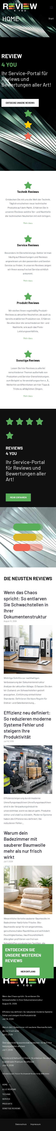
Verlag (38, 1074)
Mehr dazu (27, 223)
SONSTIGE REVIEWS (11, 1108)
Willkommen (45, 1074)
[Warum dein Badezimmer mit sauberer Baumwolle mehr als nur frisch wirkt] (28, 912)
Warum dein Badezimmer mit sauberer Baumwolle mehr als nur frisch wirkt (24, 845)
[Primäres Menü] (51, 7)
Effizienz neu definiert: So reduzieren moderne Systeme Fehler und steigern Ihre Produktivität (27, 725)
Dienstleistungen (8, 1074)
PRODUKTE (7, 1103)
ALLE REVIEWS (9, 1089)
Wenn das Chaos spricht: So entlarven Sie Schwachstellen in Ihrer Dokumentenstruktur (26, 604)
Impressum (35, 1124)
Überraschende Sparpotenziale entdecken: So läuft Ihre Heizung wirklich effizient (27, 1044)
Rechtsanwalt (25, 1074)
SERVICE (6, 1099)
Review (33, 1074)
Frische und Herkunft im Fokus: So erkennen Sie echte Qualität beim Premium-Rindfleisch (26, 1060)
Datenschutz (21, 1124)
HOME (5, 1084)
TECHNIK (6, 1094)
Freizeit (17, 1074)
